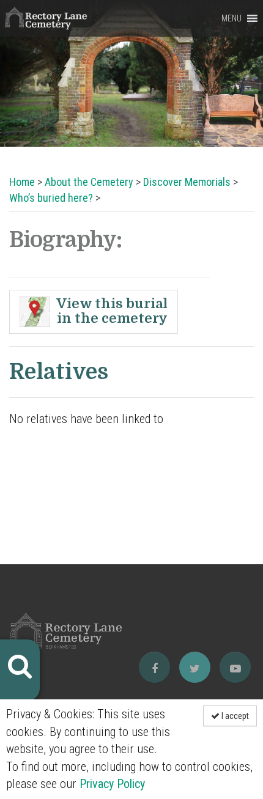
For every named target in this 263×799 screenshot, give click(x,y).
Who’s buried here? (51, 197)
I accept (234, 716)
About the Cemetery (89, 181)
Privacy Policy (112, 783)
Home (22, 181)
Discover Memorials (187, 181)
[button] (231, 18)
